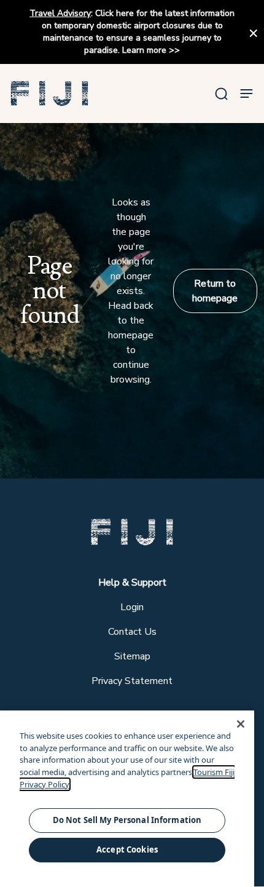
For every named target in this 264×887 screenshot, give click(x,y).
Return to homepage (215, 291)
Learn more (144, 50)
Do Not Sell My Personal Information (127, 819)
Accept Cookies (127, 849)
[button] (50, 93)
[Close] (240, 724)
